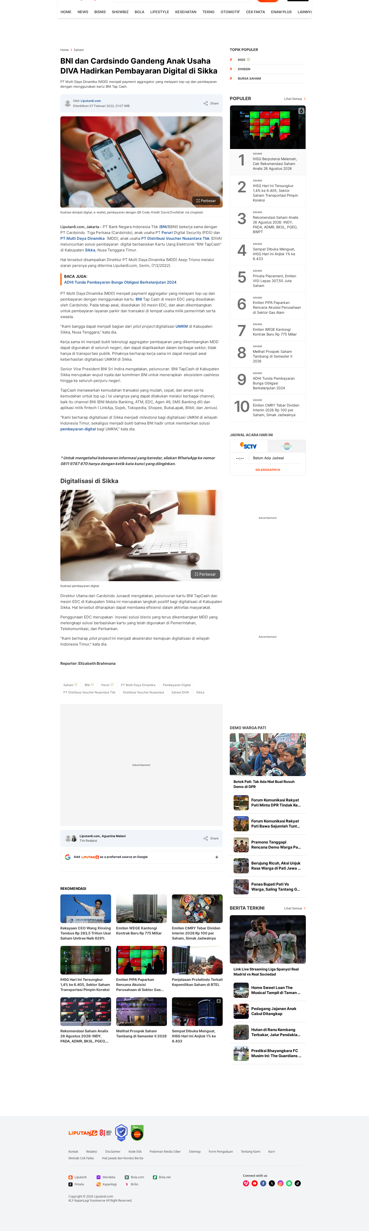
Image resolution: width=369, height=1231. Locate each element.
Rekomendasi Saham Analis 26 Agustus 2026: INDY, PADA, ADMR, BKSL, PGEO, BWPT (84, 1036)
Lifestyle (159, 12)
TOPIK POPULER (244, 49)
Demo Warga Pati (248, 727)
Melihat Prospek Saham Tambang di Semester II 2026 (141, 1033)
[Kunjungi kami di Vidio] (246, 1183)
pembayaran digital (78, 429)
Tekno (208, 12)
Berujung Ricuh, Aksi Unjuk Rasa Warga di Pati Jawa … (276, 866)
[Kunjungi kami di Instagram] (280, 1183)
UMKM (182, 326)
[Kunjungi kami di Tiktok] (298, 1183)
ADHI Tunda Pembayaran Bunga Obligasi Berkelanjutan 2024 (120, 282)
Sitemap (195, 1152)
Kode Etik (135, 1152)
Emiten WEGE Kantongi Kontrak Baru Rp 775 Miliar (139, 930)
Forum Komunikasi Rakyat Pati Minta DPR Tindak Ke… (276, 802)
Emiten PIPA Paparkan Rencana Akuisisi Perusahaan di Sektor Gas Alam (138, 984)
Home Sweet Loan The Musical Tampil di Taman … (276, 990)
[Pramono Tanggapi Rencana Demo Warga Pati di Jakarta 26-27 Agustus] (241, 844)
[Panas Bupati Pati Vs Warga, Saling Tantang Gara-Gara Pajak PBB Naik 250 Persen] (241, 886)
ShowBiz (120, 12)
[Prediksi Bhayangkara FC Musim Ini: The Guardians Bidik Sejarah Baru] (241, 1053)
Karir (271, 1152)
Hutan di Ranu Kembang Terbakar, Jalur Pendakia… (276, 1032)
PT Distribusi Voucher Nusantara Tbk (175, 238)
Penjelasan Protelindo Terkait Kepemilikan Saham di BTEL (197, 982)
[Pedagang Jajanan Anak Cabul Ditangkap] (241, 1011)
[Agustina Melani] (74, 838)
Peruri (167, 232)
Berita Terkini (247, 908)
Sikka (90, 250)
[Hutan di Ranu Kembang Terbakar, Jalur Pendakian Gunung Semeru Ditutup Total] (241, 1032)
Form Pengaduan (221, 1152)
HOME (66, 12)
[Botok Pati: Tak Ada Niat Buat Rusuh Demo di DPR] (268, 754)
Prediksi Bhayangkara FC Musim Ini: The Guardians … (276, 1053)
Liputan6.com (91, 101)
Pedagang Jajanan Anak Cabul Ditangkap (273, 1011)
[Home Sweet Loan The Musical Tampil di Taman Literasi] (241, 990)
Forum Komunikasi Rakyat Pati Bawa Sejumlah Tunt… (275, 824)
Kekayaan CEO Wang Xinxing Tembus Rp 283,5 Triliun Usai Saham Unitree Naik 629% (85, 933)
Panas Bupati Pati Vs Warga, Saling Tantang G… (275, 887)
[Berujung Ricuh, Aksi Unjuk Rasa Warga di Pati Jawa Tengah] (241, 865)
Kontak (73, 1152)
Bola (139, 12)
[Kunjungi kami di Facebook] (263, 1183)
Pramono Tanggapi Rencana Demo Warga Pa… (276, 845)
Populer (240, 98)
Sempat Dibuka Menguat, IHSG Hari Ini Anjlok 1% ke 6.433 (194, 1036)
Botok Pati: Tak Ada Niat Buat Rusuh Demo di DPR (264, 784)
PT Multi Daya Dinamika (82, 238)
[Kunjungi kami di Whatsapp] (289, 1183)
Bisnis (100, 12)
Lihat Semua (293, 99)
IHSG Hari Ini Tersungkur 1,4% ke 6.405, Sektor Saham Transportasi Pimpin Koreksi (85, 984)
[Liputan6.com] (67, 103)
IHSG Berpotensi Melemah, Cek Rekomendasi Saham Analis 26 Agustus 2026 (275, 164)
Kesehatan (185, 12)
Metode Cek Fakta (81, 1158)
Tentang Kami (250, 1152)
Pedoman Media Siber (165, 1152)
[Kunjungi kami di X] (272, 1183)
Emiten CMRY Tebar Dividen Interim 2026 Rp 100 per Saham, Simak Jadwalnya (196, 933)
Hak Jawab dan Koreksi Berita (122, 1158)
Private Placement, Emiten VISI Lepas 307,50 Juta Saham (274, 281)
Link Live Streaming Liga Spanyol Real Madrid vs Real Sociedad (266, 971)
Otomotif (230, 12)
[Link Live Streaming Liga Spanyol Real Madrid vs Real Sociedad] (268, 939)
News (83, 12)
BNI (163, 226)
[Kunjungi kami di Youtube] (255, 1183)
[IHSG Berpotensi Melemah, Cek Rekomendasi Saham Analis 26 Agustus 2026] (268, 127)
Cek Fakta (255, 12)
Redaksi (91, 1152)
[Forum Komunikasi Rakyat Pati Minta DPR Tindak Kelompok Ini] (241, 802)
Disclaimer (112, 1152)
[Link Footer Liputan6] (90, 1133)
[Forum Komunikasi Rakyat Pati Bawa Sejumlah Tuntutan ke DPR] (241, 823)
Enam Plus (281, 12)
